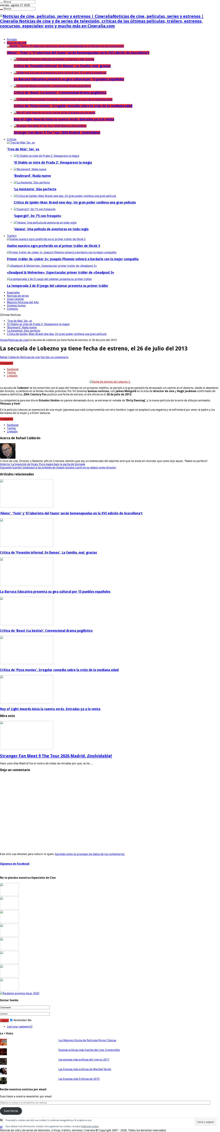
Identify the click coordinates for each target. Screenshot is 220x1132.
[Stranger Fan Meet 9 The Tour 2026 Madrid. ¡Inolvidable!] (50, 126)
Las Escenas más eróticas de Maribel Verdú (84, 1069)
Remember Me (22, 1020)
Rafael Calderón (10, 357)
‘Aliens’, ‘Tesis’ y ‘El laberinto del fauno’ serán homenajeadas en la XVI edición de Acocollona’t (78, 53)
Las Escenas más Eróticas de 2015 (79, 1079)
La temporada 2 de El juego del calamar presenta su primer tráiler (57, 286)
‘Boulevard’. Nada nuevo (32, 176)
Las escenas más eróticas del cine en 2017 (83, 1059)
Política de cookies (89, 1126)
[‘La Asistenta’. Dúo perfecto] (32, 182)
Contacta (12, 308)
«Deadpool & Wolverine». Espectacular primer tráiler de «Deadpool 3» (60, 272)
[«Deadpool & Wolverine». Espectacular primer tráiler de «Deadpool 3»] (52, 265)
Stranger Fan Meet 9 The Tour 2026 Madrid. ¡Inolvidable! (57, 132)
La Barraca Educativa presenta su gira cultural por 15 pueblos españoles (69, 79)
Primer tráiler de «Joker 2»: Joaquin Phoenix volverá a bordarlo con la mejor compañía (73, 259)
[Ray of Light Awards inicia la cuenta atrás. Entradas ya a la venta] (54, 112)
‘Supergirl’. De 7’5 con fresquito (37, 216)
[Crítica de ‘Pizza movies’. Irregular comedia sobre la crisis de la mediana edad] (63, 99)
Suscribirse (11, 1111)
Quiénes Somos (16, 305)
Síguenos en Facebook (14, 863)
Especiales (13, 292)
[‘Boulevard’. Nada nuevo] (30, 169)
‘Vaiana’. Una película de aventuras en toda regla (51, 229)
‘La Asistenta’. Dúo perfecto (35, 189)
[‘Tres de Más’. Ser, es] (21, 142)
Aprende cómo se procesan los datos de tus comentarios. (90, 854)
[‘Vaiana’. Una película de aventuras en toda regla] (45, 222)
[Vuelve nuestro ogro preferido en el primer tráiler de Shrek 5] (46, 239)
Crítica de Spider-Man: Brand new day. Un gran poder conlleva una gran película (75, 202)
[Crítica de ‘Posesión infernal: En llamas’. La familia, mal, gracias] (54, 59)
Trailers (11, 236)
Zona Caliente (15, 299)
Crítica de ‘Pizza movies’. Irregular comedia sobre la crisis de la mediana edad (73, 106)
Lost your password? (19, 1026)
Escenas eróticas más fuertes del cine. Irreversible (89, 1050)
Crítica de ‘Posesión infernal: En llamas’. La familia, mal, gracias (62, 66)
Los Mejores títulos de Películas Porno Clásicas (87, 1040)
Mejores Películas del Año (23, 302)
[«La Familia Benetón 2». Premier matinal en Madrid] (9, 935)
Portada (12, 39)
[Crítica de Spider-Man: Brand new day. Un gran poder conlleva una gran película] (65, 196)
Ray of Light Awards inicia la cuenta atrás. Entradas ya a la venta (64, 119)
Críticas (11, 139)
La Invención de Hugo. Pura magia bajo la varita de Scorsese (42, 464)
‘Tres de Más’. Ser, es (23, 149)
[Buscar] (1, 2)
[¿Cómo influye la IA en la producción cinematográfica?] (9, 908)
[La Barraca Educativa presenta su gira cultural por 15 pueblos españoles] (60, 72)
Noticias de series (18, 295)
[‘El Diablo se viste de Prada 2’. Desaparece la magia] (46, 155)
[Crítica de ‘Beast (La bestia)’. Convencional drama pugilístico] (52, 86)
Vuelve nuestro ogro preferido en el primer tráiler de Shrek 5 (53, 246)
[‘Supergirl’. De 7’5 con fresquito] (35, 209)
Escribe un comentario (54, 357)
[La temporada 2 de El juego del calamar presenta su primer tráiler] (49, 279)
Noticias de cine (16, 42)
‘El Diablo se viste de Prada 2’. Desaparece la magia (53, 162)
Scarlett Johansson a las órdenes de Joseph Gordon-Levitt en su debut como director (58, 467)
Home (3, 340)
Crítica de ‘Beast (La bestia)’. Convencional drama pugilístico (60, 92)
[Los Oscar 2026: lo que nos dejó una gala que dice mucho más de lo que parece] (9, 963)
